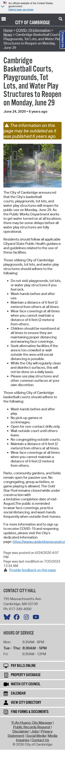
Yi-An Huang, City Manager (31, 722)
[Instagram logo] (27, 618)
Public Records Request (31, 727)
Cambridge (39, 23)
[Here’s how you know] (2, 7)
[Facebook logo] (17, 618)
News (7, 34)
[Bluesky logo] (7, 618)
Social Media (36, 735)
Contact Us (40, 740)
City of (22, 23)
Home (8, 30)
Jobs (35, 731)
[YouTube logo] (36, 618)
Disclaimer (20, 731)
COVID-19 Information (33, 30)
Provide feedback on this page (32, 570)
